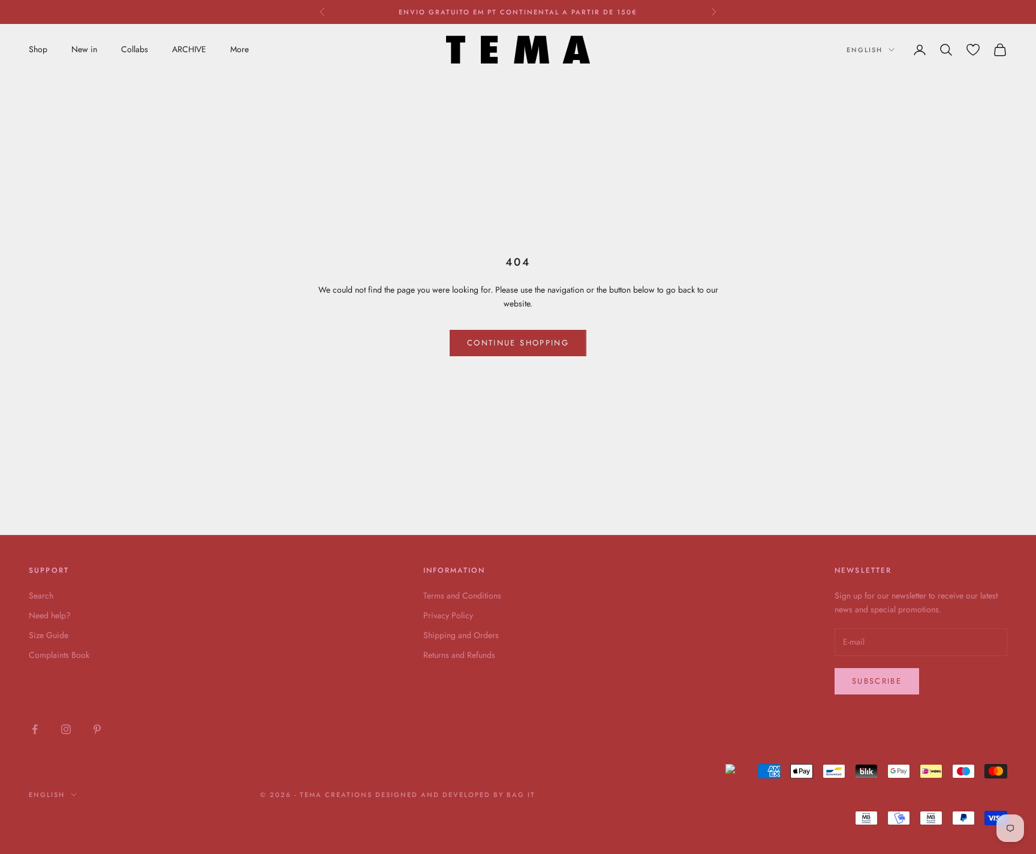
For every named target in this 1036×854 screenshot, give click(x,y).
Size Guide (48, 635)
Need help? (50, 615)
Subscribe (877, 681)
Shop (38, 49)
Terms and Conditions (462, 596)
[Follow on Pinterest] (97, 729)
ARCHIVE (189, 49)
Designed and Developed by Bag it (455, 794)
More (239, 49)
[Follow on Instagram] (66, 729)
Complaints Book (59, 655)
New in (84, 49)
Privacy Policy (448, 615)
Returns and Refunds (459, 655)
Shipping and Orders (461, 635)
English (865, 50)
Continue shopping (518, 342)
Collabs (134, 49)
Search (41, 596)
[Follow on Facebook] (35, 729)
